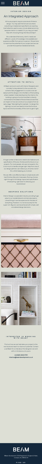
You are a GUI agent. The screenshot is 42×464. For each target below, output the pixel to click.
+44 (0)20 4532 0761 (21, 355)
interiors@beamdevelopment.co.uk (21, 357)
